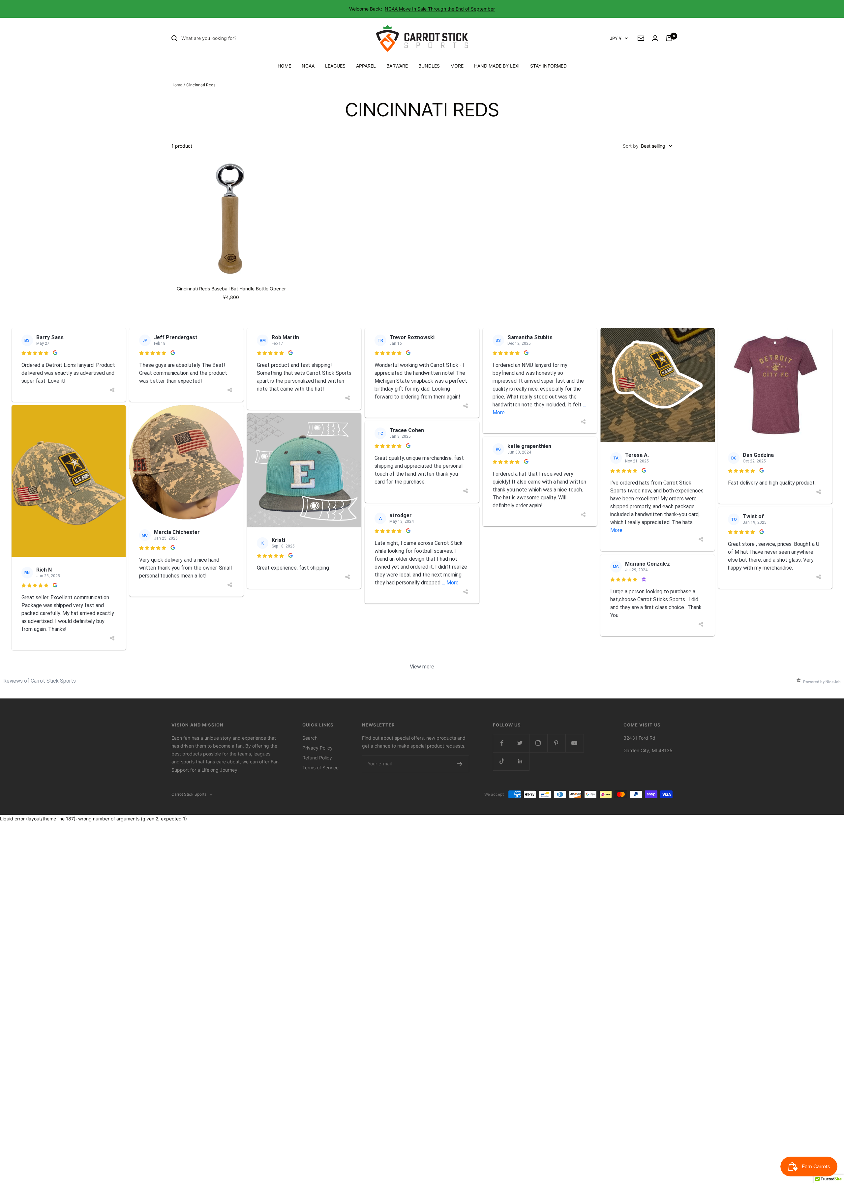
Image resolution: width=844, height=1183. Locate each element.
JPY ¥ (615, 38)
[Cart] (669, 38)
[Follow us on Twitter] (520, 743)
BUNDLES (429, 66)
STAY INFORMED (548, 66)
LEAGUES (335, 66)
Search (309, 738)
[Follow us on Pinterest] (556, 743)
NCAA (308, 66)
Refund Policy (317, 757)
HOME (284, 66)
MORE (457, 66)
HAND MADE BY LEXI (497, 66)
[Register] (460, 763)
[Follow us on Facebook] (502, 743)
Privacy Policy (317, 748)
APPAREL (366, 66)
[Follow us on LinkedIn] (520, 761)
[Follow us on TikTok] (502, 761)
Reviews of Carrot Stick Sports (39, 681)
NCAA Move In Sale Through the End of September (440, 9)
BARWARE (397, 66)
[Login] (655, 38)
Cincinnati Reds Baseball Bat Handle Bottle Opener (231, 288)
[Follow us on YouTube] (574, 743)
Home (176, 84)
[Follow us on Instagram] (538, 743)
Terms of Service (320, 767)
